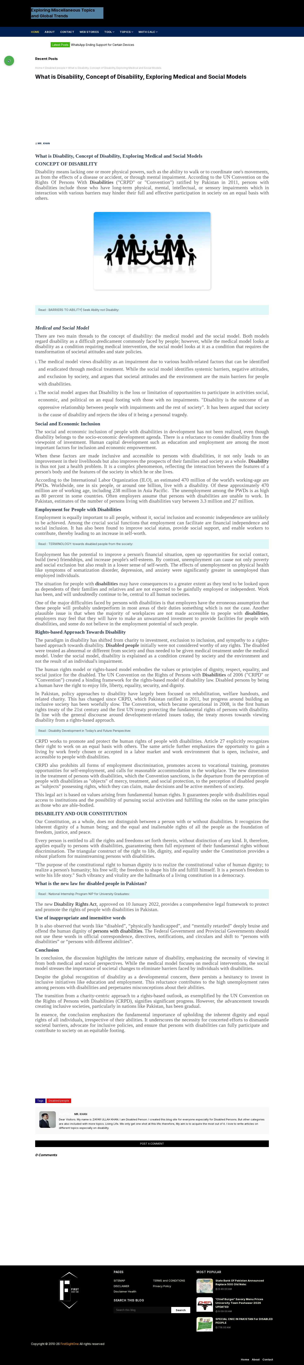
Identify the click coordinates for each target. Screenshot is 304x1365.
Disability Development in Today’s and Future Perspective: (89, 731)
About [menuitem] (50, 31)
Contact (267, 1359)
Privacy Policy (162, 1286)
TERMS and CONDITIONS (169, 1280)
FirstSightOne (70, 1344)
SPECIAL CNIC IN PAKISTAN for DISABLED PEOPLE (244, 1320)
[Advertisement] (152, 113)
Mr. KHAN (44, 143)
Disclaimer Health (125, 1291)
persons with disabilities (117, 931)
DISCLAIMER (121, 1286)
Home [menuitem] (35, 31)
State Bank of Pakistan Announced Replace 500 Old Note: (239, 1282)
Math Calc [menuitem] (147, 31)
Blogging (65, 1352)
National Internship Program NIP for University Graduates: (89, 894)
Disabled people (55, 67)
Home (39, 67)
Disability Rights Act (75, 904)
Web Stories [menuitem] (89, 31)
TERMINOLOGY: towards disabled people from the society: (90, 544)
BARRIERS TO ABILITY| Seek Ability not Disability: (83, 310)
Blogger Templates (109, 1352)
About (256, 1359)
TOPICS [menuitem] (125, 31)
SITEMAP (119, 1280)
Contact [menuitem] (67, 31)
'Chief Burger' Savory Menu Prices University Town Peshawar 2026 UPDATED (239, 1302)
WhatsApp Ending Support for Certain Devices (102, 44)
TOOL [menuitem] (108, 31)
